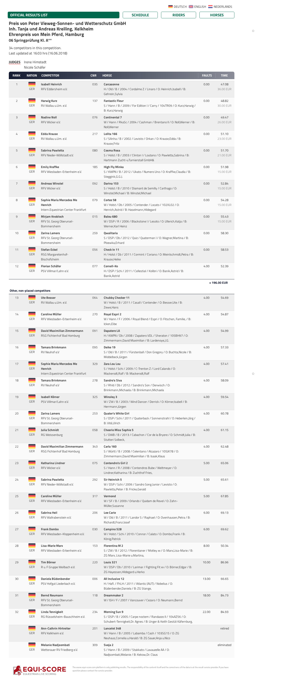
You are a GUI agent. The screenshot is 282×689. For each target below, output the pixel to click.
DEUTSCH (180, 6)
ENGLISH (200, 6)
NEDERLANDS (223, 6)
